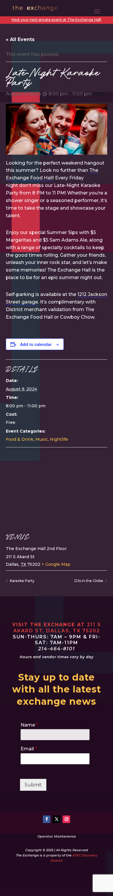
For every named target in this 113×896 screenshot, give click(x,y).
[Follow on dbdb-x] (56, 819)
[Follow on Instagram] (66, 819)
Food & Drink (19, 439)
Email (29, 749)
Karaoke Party (21, 581)
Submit (33, 785)
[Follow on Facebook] (46, 819)
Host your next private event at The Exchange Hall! (56, 19)
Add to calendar (36, 344)
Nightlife (59, 439)
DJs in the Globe (89, 581)
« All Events (20, 39)
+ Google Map (55, 564)
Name (29, 725)
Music (41, 439)
